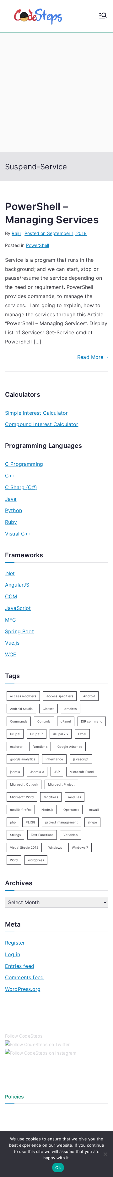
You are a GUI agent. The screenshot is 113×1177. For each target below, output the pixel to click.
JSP (56, 772)
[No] (105, 1154)
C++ (10, 475)
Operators (71, 809)
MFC (10, 620)
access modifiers (23, 696)
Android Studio (21, 709)
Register (15, 943)
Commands (18, 721)
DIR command (92, 721)
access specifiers (59, 696)
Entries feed (19, 966)
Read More (90, 357)
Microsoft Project (61, 784)
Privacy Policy (20, 1112)
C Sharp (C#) (21, 487)
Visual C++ (18, 533)
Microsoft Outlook (24, 784)
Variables (70, 835)
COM (11, 596)
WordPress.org (22, 989)
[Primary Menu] (103, 16)
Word (14, 860)
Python (13, 510)
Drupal (15, 734)
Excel (82, 734)
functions (40, 746)
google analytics (22, 759)
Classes (48, 709)
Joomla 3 (37, 772)
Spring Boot (19, 631)
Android (89, 696)
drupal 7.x (60, 734)
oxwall (94, 809)
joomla (15, 772)
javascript (81, 759)
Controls (43, 721)
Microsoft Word (22, 797)
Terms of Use (19, 1123)
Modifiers (51, 797)
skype (92, 822)
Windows (55, 847)
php (13, 822)
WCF (10, 654)
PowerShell (37, 245)
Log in (12, 954)
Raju (16, 233)
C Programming (24, 464)
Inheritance (54, 759)
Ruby (11, 522)
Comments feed (24, 977)
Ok (58, 1167)
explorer (16, 746)
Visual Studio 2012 (24, 847)
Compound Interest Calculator (41, 424)
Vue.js (12, 643)
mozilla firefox (20, 809)
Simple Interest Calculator (36, 413)
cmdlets (70, 709)
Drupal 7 (36, 734)
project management (61, 822)
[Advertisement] (56, 92)
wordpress (36, 860)
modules (74, 797)
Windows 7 (80, 847)
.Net (10, 573)
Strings (15, 835)
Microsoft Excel (82, 772)
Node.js (47, 809)
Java (11, 499)
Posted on (55, 233)
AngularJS (17, 585)
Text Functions (42, 835)
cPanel (66, 721)
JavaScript (18, 608)
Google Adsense (69, 746)
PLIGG (30, 822)
